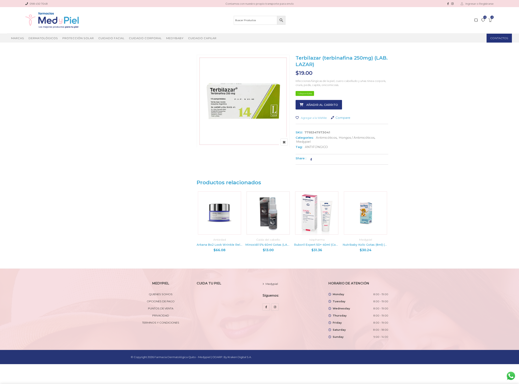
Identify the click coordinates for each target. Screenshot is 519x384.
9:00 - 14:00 (380, 336)
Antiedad (219, 239)
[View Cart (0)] (490, 20)
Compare (343, 118)
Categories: (304, 137)
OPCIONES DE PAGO (161, 301)
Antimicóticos (326, 137)
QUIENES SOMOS (161, 294)
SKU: (299, 132)
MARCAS (17, 38)
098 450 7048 (39, 3)
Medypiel (303, 142)
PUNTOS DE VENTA (160, 308)
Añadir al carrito (322, 105)
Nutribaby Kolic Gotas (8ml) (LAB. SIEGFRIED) (365, 245)
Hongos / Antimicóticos (356, 137)
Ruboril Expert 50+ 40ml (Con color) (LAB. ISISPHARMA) (317, 245)
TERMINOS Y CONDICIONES (160, 322)
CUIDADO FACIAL (111, 38)
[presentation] (199, 227)
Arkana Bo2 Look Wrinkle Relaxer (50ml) (219, 245)
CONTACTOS (499, 38)
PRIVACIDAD (160, 315)
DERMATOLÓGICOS (43, 38)
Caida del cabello (268, 239)
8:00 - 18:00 (380, 329)
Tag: (299, 147)
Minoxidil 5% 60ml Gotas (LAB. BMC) (268, 245)
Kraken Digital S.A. (240, 357)
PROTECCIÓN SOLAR (78, 38)
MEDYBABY (175, 38)
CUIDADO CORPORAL (145, 38)
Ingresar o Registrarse (479, 3)
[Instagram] (275, 307)
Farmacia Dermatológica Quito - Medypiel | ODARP (188, 357)
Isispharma (317, 239)
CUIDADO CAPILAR (202, 38)
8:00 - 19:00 (380, 294)
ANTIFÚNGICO (316, 147)
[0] (483, 20)
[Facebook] (266, 307)
